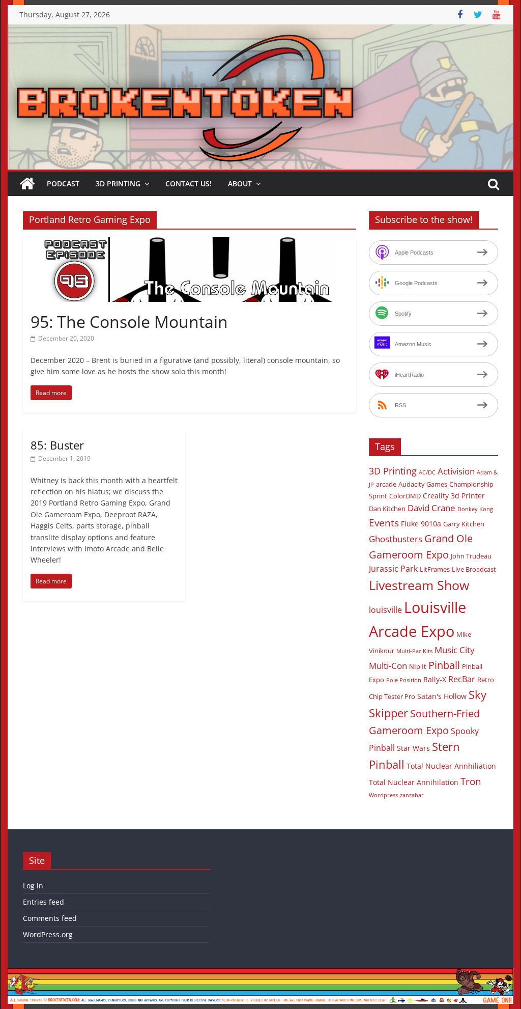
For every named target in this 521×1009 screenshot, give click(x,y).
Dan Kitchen (387, 508)
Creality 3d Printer (454, 495)
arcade (386, 484)
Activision (456, 471)
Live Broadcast (474, 569)
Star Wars (413, 748)
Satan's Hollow (442, 696)
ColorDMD (405, 495)
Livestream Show (419, 585)
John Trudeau (471, 555)
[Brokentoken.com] (260, 30)
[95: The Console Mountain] (189, 243)
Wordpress (383, 795)
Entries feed (43, 902)
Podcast (63, 183)
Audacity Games (422, 484)
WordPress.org (48, 934)
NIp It (417, 666)
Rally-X (434, 679)
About (240, 183)
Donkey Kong (475, 509)
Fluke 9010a (421, 523)
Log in (33, 885)
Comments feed (50, 918)
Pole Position (403, 680)
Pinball (444, 665)
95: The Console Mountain (129, 321)
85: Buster (57, 445)
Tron (470, 781)
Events (384, 522)
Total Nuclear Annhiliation (451, 766)
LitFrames (435, 569)
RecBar (461, 679)
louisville (385, 609)
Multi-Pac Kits (414, 651)
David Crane (431, 508)
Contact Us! (188, 183)
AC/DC (427, 472)
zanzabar (412, 795)
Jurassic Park (393, 568)
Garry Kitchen (463, 523)
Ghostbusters (395, 539)
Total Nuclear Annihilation (413, 782)
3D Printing (118, 183)
